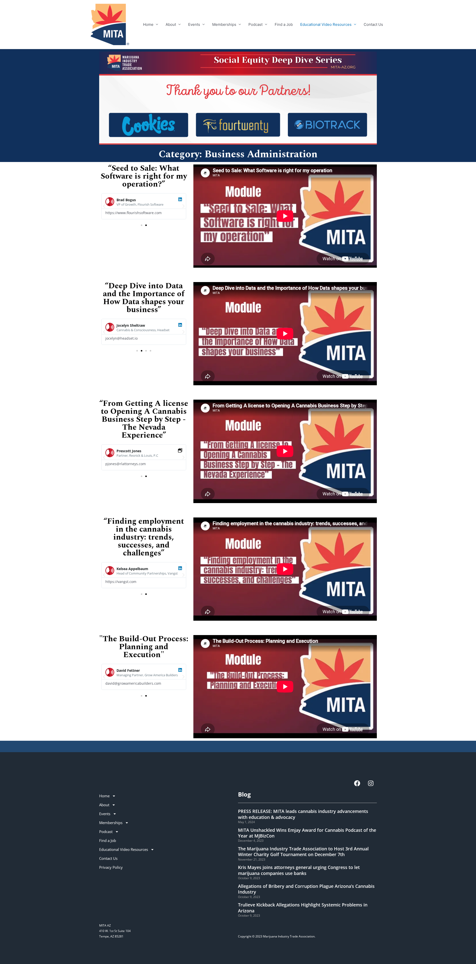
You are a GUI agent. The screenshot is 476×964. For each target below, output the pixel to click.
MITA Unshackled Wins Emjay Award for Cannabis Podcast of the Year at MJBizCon (307, 833)
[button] (104, 206)
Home (148, 24)
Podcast (255, 24)
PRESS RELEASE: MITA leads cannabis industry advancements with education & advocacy (303, 814)
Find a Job (284, 24)
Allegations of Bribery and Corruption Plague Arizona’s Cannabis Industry (306, 889)
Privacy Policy (111, 867)
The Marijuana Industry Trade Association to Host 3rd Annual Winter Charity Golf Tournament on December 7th (303, 851)
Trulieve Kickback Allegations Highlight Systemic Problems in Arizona (302, 907)
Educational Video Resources (326, 24)
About (171, 24)
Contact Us (373, 24)
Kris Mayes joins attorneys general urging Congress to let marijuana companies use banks (299, 870)
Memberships (224, 24)
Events (194, 24)
